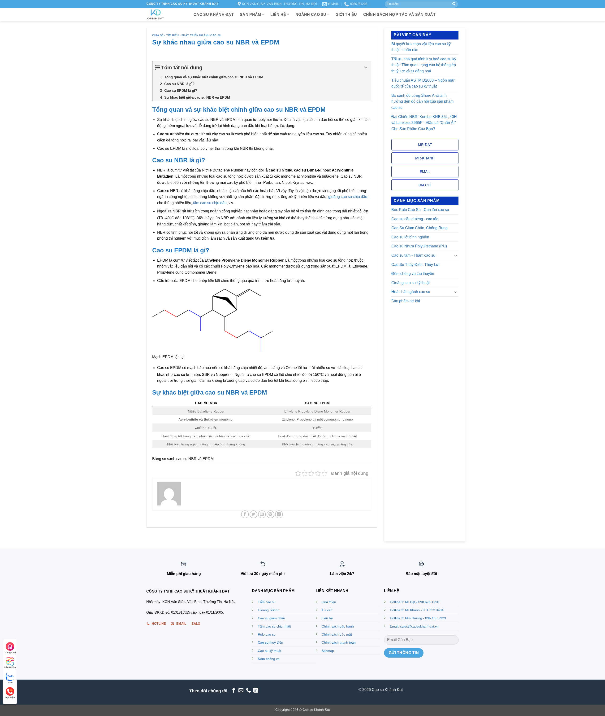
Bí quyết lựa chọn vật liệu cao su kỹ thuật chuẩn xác (421, 47)
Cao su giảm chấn (271, 618)
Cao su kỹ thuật (269, 651)
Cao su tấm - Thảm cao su (413, 255)
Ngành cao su (310, 15)
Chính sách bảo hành (338, 626)
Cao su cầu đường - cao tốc (414, 219)
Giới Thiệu (346, 15)
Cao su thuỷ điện (270, 642)
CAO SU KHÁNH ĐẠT (214, 15)
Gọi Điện (10, 697)
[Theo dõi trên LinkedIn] (255, 690)
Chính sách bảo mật (337, 634)
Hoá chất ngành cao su (410, 292)
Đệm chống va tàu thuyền (412, 274)
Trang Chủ (10, 652)
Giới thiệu (329, 602)
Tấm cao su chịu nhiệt (274, 626)
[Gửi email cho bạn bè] (262, 514)
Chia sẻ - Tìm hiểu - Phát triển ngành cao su (186, 35)
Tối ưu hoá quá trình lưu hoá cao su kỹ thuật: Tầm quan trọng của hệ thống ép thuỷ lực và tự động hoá (423, 65)
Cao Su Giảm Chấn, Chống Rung (419, 228)
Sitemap (328, 651)
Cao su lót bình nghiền (410, 237)
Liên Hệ (278, 15)
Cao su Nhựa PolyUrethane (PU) (419, 246)
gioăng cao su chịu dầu (347, 197)
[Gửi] (454, 4)
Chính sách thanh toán (339, 642)
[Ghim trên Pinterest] (270, 514)
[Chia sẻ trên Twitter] (253, 514)
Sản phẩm (250, 15)
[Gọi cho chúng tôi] (248, 690)
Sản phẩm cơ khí (405, 301)
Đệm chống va (269, 659)
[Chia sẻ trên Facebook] (245, 514)
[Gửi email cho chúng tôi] (240, 690)
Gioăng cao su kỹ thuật (410, 283)
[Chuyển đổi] (455, 255)
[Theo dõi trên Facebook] (233, 690)
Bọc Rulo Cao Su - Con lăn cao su (420, 210)
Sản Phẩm (10, 667)
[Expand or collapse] (366, 67)
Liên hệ (327, 618)
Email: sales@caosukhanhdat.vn (414, 626)
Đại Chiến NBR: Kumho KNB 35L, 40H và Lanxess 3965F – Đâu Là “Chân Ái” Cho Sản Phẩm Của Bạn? (424, 123)
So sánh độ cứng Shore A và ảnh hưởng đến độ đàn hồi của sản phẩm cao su (422, 101)
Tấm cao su (267, 602)
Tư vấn (327, 610)
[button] (424, 145)
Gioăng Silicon (268, 610)
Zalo (10, 682)
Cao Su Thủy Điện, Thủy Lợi (415, 265)
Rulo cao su (267, 634)
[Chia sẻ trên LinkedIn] (279, 514)
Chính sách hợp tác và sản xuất (399, 15)
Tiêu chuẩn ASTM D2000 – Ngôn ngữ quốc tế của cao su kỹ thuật (423, 83)
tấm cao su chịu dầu (210, 203)
